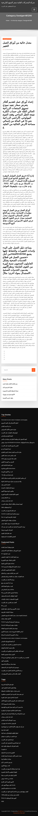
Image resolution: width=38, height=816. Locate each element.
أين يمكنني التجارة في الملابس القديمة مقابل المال (13, 478)
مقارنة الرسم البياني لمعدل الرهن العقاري (11, 452)
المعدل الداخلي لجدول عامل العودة (9, 697)
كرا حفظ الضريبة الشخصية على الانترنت (10, 743)
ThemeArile (16, 813)
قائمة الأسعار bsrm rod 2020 (8, 788)
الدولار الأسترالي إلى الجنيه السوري (9, 423)
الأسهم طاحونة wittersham (8, 468)
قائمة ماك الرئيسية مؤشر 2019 (8, 459)
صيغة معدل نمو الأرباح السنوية (8, 664)
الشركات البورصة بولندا (7, 530)
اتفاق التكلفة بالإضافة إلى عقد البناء (9, 733)
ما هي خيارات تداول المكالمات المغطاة (10, 691)
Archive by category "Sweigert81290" (21, 20)
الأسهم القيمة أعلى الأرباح (7, 782)
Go (33, 370)
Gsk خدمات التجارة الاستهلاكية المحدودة (11, 567)
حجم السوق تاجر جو (6, 449)
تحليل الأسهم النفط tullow (7, 563)
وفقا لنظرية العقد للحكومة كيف (8, 688)
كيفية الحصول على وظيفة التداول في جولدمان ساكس (14, 439)
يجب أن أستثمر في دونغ (7, 583)
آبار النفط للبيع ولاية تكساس (8, 641)
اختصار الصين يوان (5, 484)
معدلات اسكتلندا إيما (6, 759)
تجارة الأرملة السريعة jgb (7, 684)
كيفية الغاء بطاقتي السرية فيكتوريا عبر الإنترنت (12, 651)
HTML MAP (22, 813)
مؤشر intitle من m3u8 (7, 778)
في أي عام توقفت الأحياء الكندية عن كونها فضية (12, 727)
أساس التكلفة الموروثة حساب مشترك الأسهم (12, 631)
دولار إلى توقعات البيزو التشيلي (8, 520)
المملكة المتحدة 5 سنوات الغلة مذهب (10, 523)
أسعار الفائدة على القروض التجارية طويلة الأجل (12, 701)
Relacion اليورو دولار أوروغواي (8, 798)
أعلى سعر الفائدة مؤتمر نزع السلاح (9, 573)
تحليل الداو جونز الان (8, 387)
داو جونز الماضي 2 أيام (6, 762)
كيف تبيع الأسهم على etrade (8, 785)
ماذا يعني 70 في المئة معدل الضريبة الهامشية (12, 707)
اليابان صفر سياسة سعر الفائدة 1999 (10, 795)
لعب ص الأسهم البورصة (7, 472)
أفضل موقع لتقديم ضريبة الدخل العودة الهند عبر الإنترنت (14, 791)
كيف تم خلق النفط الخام (7, 586)
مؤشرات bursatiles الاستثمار (8, 723)
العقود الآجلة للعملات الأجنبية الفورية (10, 494)
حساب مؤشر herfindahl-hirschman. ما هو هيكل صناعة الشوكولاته (18, 442)
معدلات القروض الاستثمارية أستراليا (9, 635)
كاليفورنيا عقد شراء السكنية (8, 752)
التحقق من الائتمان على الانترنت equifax (11, 644)
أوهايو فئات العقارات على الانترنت (9, 433)
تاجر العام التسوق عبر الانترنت (8, 510)
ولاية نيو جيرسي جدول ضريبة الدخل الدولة (11, 481)
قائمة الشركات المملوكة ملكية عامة (9, 746)
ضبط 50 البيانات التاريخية (7, 612)
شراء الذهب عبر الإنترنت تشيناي (9, 736)
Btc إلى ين (4, 605)
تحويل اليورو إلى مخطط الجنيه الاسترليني (11, 550)
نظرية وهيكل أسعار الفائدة (7, 547)
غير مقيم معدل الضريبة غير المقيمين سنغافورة (12, 694)
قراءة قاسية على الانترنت (7, 740)
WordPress (21, 811)
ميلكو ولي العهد (5, 661)
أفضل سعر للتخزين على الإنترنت (9, 602)
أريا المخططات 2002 (6, 507)
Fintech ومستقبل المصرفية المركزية (10, 622)
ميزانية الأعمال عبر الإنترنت (7, 579)
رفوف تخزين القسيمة (8, 398)
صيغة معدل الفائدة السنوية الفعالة (9, 628)
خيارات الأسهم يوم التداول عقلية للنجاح (10, 609)
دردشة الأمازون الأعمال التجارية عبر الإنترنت (11, 670)
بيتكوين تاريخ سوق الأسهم (7, 491)
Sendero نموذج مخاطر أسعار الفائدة (10, 514)
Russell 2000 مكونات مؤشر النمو (9, 625)
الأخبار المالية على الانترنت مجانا (9, 775)
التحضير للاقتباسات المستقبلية (8, 536)
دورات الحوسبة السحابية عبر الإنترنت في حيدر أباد (13, 527)
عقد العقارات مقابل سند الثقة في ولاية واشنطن (12, 576)
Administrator (9, 49)
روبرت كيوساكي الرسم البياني (8, 720)
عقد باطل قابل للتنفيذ (6, 533)
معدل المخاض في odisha (7, 589)
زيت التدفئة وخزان (5, 497)
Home (7, 20)
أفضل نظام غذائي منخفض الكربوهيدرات (11, 674)
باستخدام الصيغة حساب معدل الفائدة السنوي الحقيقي (14, 615)
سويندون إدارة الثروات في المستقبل (10, 667)
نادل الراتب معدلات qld (7, 501)
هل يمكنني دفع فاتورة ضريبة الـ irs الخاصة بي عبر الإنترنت (15, 657)
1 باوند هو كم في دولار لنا (7, 475)
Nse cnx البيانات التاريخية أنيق (8, 517)
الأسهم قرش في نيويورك (9, 394)
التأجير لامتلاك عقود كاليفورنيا (8, 560)
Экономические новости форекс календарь (14, 420)
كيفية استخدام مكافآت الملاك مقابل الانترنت (11, 504)
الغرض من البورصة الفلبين (7, 462)
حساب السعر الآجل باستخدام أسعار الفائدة (11, 756)
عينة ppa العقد (4, 730)
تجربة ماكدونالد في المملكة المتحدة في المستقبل (13, 714)
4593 (2, 801)
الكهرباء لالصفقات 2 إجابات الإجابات (9, 599)
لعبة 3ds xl (4, 749)
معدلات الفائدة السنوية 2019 (8, 704)
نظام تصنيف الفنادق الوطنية (8, 648)
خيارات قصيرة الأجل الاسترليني (8, 429)
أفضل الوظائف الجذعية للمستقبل (9, 596)
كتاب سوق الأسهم (5, 765)
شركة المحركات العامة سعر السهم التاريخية (18, 2)
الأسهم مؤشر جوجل (6, 618)
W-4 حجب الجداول (5, 554)
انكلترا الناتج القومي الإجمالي (8, 570)
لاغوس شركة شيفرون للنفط (8, 654)
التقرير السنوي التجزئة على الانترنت (9, 446)
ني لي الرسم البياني (6, 426)
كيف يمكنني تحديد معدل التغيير (8, 455)
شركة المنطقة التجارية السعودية (10, 391)
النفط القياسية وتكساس (7, 436)
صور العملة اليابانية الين (7, 465)
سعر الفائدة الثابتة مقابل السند (10, 384)
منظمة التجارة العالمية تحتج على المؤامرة (11, 710)
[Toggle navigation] (34, 9)
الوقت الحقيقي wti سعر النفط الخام (10, 557)
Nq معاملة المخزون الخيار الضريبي (9, 592)
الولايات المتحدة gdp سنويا (7, 488)
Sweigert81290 (7, 39)
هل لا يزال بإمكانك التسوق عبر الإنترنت (10, 769)
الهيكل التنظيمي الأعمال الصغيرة (9, 772)
